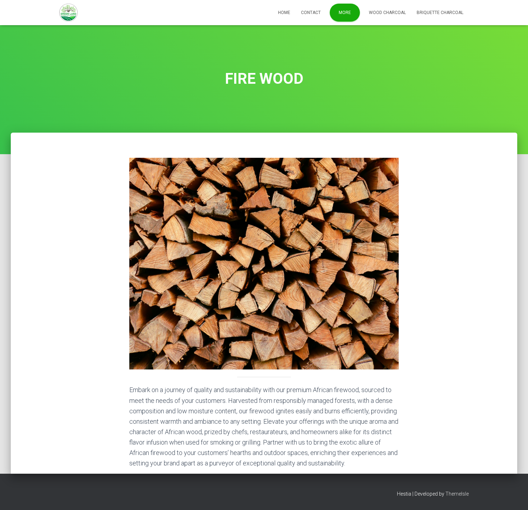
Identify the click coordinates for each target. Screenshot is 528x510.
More (345, 12)
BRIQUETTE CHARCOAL (440, 12)
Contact (311, 12)
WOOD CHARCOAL (387, 12)
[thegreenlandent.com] (68, 13)
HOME (284, 12)
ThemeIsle (457, 494)
